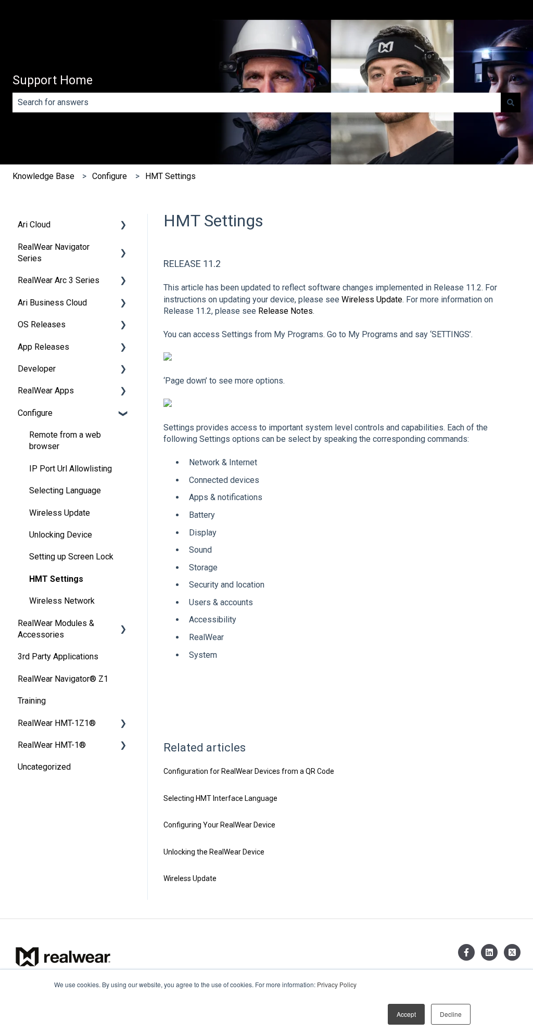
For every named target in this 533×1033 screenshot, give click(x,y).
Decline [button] (451, 1014)
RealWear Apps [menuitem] (46, 391)
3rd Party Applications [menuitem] (58, 656)
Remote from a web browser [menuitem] (65, 440)
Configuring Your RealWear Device (219, 825)
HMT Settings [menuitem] (56, 579)
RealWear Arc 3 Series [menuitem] (58, 280)
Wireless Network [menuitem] (62, 601)
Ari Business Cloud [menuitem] (52, 303)
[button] (123, 225)
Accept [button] (406, 1014)
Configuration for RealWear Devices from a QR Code (248, 771)
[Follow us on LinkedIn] (489, 952)
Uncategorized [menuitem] (44, 767)
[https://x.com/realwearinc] (512, 952)
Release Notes (285, 311)
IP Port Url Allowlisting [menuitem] (70, 469)
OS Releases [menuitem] (42, 324)
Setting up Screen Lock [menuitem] (71, 557)
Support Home (52, 80)
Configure (109, 176)
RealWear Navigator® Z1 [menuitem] (63, 679)
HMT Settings (170, 176)
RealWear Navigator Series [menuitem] (54, 252)
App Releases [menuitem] (43, 347)
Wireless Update (371, 299)
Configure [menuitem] (35, 413)
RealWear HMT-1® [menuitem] (52, 745)
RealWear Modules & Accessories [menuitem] (56, 629)
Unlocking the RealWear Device (213, 852)
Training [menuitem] (32, 701)
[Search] (511, 102)
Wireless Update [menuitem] (59, 513)
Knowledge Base (43, 176)
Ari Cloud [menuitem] (34, 224)
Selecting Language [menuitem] (65, 490)
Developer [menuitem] (37, 369)
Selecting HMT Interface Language (220, 798)
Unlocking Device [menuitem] (60, 535)
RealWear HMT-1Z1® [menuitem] (57, 723)
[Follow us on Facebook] (466, 952)
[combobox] (256, 102)
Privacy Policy (337, 984)
